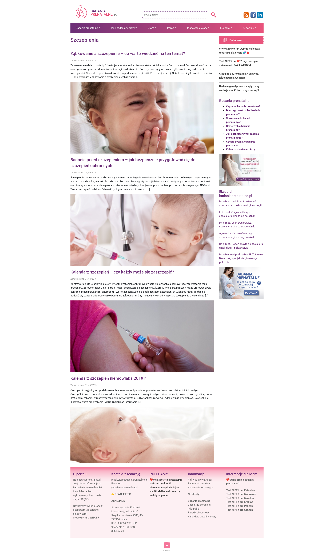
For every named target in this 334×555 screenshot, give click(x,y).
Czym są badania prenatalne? (243, 106)
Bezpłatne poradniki (199, 504)
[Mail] (129, 479)
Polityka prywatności (200, 479)
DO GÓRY (167, 550)
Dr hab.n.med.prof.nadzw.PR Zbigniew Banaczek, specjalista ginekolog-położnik (241, 258)
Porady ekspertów (198, 512)
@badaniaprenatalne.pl (124, 487)
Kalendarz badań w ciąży (240, 149)
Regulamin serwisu (199, 483)
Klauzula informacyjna (200, 487)
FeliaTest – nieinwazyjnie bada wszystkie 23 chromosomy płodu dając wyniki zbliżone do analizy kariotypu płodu (166, 487)
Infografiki (194, 508)
